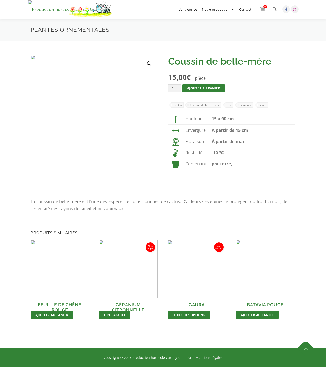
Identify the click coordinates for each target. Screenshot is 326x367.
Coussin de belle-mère (205, 105)
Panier (265, 6)
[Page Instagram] (295, 9)
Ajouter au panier (203, 88)
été (230, 105)
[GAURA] (197, 269)
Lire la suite (115, 315)
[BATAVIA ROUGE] (265, 269)
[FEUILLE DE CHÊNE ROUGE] (60, 269)
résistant (246, 105)
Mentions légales (209, 357)
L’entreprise (187, 9)
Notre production (216, 9)
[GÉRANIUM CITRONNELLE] (128, 269)
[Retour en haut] (305, 348)
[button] (163, 205)
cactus (178, 105)
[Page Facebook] (286, 9)
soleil (262, 105)
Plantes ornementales (70, 29)
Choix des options (188, 315)
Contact (245, 9)
